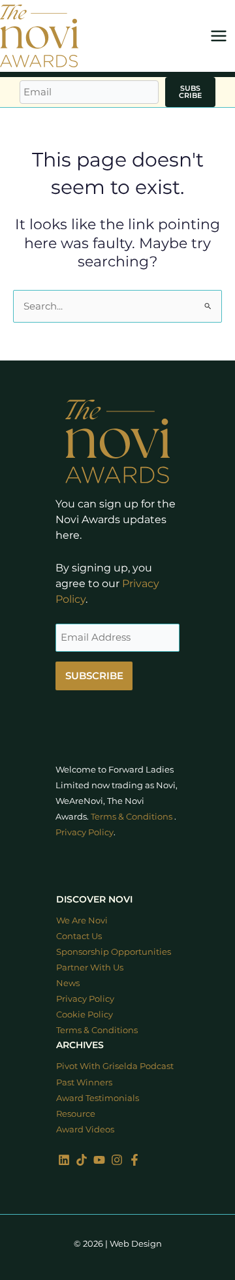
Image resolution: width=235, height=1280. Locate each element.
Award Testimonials (97, 1098)
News (68, 983)
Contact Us (79, 936)
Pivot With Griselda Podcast (115, 1066)
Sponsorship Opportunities (113, 952)
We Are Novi (82, 920)
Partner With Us (89, 967)
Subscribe (190, 92)
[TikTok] (81, 1159)
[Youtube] (99, 1159)
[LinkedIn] (63, 1159)
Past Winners (84, 1082)
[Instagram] (116, 1159)
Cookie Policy (84, 1014)
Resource (75, 1114)
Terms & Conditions (131, 817)
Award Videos (85, 1129)
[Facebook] (134, 1159)
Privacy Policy (84, 832)
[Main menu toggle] (218, 36)
